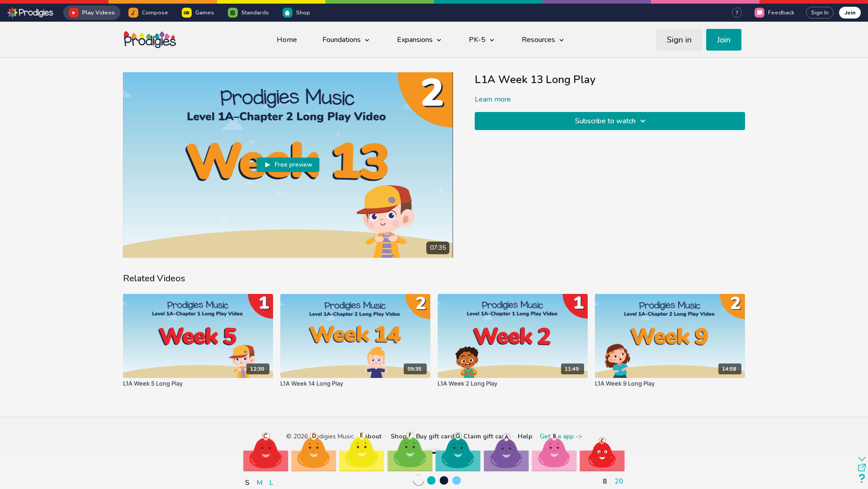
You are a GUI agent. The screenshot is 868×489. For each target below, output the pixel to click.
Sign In (820, 12)
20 (619, 481)
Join (849, 12)
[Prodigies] (30, 12)
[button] (266, 451)
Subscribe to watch (605, 121)
